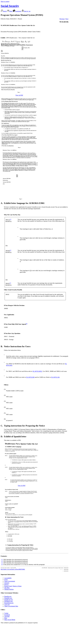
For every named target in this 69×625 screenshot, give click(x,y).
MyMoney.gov (8, 601)
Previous (62, 19)
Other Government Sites (11, 606)
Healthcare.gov (8, 599)
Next (66, 19)
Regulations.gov (9, 603)
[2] (10, 250)
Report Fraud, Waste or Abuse (12, 586)
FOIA (6, 579)
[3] (10, 283)
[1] (10, 219)
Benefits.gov (8, 596)
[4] (26, 323)
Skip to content (5, 1)
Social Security (10, 5)
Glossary (6, 583)
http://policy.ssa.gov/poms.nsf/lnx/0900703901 (13, 569)
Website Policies (9, 589)
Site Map (6, 587)
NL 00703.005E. (37, 371)
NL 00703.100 (55, 377)
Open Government (9, 581)
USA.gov (7, 604)
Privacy (6, 584)
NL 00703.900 (30, 377)
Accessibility (8, 578)
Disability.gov (8, 598)
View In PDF (19, 95)
